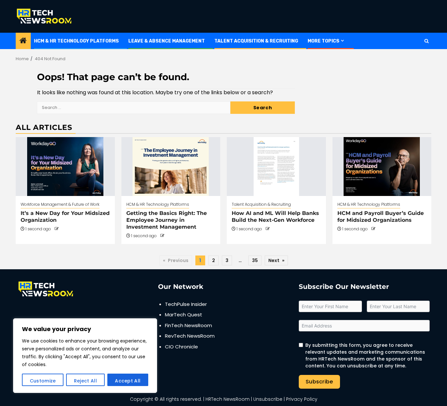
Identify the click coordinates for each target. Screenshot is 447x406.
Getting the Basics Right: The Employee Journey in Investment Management (166, 220)
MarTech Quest (183, 314)
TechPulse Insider (186, 304)
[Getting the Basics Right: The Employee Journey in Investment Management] (171, 166)
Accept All (127, 381)
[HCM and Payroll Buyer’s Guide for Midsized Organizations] (382, 166)
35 (255, 260)
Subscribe (319, 381)
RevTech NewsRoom (190, 335)
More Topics (323, 41)
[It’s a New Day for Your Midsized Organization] (65, 166)
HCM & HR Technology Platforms (76, 41)
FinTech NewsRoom (188, 325)
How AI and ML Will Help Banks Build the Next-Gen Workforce (275, 216)
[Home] (23, 41)
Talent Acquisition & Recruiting (256, 41)
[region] (85, 355)
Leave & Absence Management (166, 41)
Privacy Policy (301, 399)
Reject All (85, 381)
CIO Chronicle (181, 346)
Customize (43, 381)
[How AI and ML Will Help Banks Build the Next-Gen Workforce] (276, 166)
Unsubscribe (267, 399)
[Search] (426, 41)
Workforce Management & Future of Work (60, 204)
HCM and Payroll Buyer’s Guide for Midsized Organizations (380, 216)
